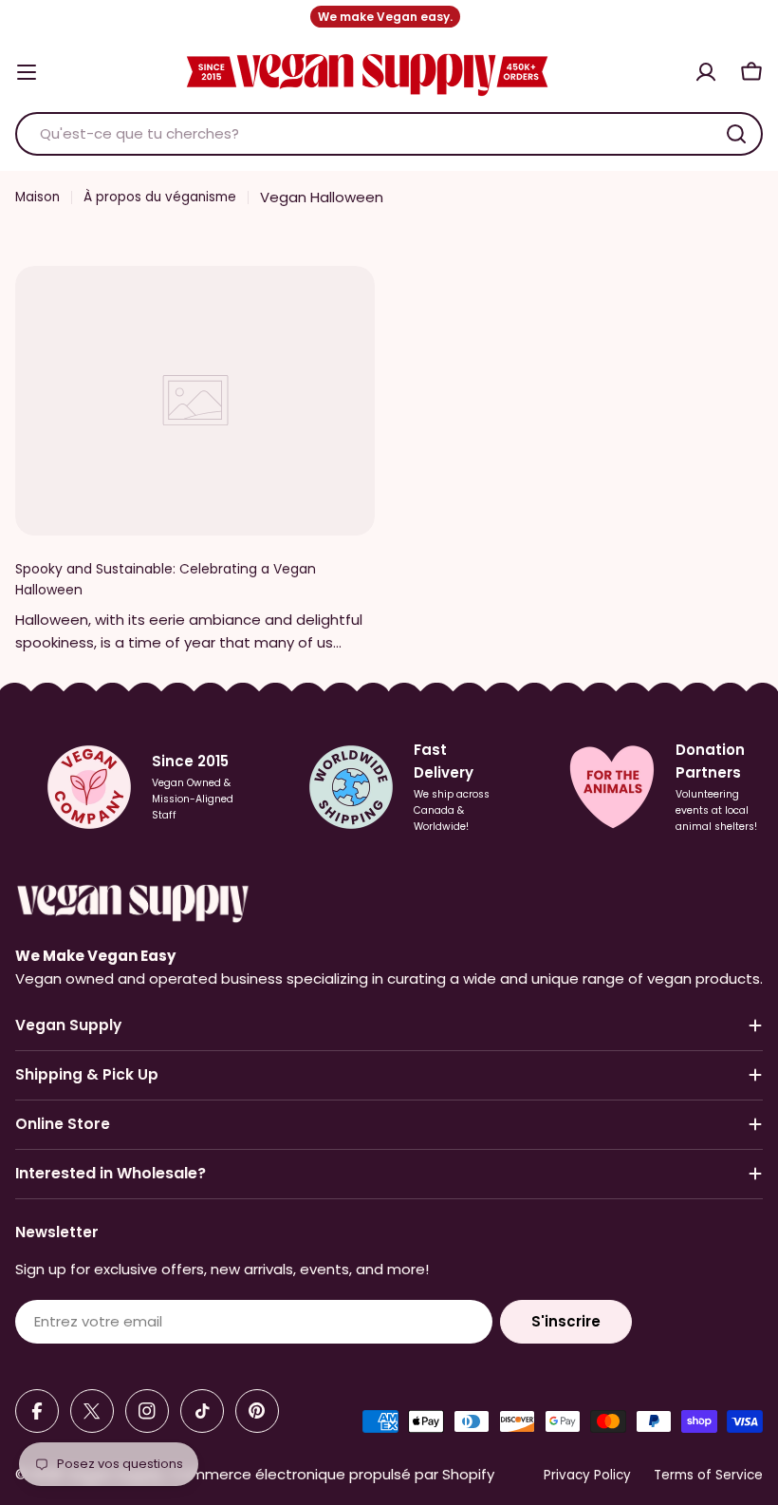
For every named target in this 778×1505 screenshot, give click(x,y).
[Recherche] (736, 133)
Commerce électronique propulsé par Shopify (332, 1474)
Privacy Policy (587, 1475)
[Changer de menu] (26, 72)
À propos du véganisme (159, 197)
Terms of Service (708, 1475)
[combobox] (389, 134)
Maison (37, 197)
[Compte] (706, 72)
